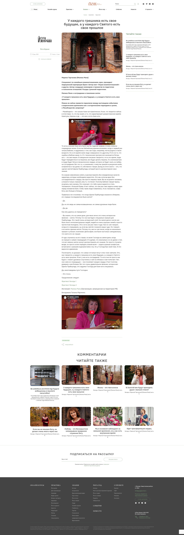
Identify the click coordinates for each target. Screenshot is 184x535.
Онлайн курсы (52, 9)
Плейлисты (75, 508)
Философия (75, 515)
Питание (53, 515)
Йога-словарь (97, 495)
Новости (133, 9)
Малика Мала (76, 289)
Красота (53, 508)
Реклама (116, 495)
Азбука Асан (96, 500)
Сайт (115, 490)
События (119, 9)
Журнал (116, 488)
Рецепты (95, 498)
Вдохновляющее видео (78, 493)
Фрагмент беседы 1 (69, 281)
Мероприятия (118, 493)
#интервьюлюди (65, 340)
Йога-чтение (75, 500)
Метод (53, 513)
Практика (69, 9)
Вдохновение (75, 520)
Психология (75, 513)
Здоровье (54, 500)
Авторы (95, 488)
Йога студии (96, 493)
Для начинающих (56, 490)
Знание (85, 9)
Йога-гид (102, 9)
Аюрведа (53, 493)
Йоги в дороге (55, 505)
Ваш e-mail (65, 459)
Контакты (116, 498)
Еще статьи (75, 495)
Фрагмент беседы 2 (69, 285)
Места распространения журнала (102, 490)
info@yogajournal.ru (140, 491)
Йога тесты (75, 498)
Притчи (74, 510)
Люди (73, 503)
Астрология (75, 490)
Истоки (74, 488)
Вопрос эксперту (56, 498)
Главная (85, 15)
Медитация (54, 510)
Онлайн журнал (76, 505)
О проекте (148, 9)
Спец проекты (55, 518)
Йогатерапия (54, 503)
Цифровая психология (78, 518)
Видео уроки (54, 495)
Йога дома (54, 488)
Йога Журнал (44, 49)
